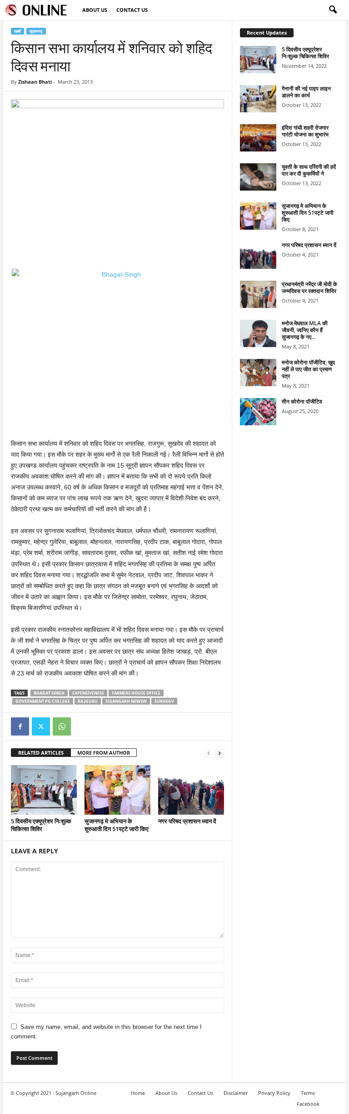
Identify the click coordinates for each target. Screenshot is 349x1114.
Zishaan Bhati (35, 81)
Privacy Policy (274, 1092)
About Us (94, 9)
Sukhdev (164, 701)
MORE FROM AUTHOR (103, 752)
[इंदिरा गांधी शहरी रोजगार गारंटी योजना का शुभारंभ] (258, 137)
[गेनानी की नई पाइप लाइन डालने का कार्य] (258, 98)
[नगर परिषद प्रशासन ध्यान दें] (191, 789)
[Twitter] (41, 726)
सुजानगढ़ (36, 31)
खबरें (17, 31)
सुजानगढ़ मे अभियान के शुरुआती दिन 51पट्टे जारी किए (117, 825)
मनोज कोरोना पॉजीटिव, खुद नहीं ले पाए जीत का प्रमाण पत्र (308, 369)
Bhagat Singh (49, 693)
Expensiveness (88, 693)
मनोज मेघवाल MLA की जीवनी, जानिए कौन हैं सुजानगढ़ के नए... (305, 330)
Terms (308, 1092)
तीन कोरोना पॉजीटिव (302, 401)
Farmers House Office (136, 693)
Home (138, 1092)
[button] (333, 10)
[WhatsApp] (62, 726)
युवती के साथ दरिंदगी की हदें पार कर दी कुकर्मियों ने (309, 170)
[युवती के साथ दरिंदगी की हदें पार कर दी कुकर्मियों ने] (258, 177)
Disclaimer (236, 1092)
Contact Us (132, 9)
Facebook (308, 1103)
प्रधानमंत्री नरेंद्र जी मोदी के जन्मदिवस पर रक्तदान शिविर (309, 287)
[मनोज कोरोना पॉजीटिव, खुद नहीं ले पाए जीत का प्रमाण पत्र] (258, 372)
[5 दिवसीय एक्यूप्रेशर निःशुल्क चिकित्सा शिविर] (44, 789)
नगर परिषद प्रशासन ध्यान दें (187, 821)
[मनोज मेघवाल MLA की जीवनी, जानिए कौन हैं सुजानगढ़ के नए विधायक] (258, 333)
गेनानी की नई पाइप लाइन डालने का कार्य (306, 92)
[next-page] (219, 753)
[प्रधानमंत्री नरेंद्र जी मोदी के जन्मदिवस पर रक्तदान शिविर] (258, 294)
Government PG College (42, 701)
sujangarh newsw (126, 701)
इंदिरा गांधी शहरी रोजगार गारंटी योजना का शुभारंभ (305, 131)
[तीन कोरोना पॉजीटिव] (258, 411)
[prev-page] (208, 753)
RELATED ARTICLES (41, 752)
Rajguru (88, 701)
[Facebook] (20, 726)
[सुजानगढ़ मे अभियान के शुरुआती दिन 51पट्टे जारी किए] (117, 789)
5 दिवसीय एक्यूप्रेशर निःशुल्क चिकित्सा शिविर (41, 825)
